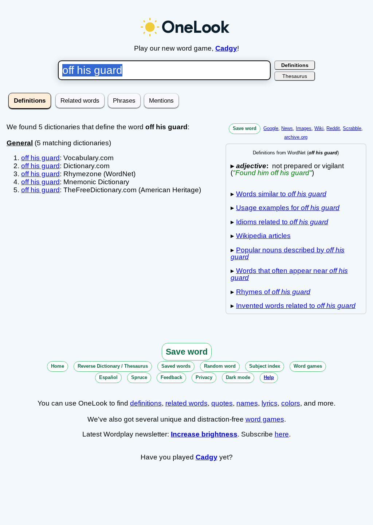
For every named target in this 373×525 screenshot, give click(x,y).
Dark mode (238, 377)
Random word (220, 366)
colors (290, 403)
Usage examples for (287, 208)
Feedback (171, 377)
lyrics (270, 403)
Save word (244, 128)
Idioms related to (282, 222)
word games (265, 419)
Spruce (139, 377)
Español (108, 377)
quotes (222, 403)
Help (269, 377)
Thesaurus (294, 76)
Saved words (176, 366)
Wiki (318, 128)
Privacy (204, 377)
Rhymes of (273, 292)
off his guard (40, 158)
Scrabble (352, 128)
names (247, 403)
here (282, 434)
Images (303, 128)
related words (186, 403)
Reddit (333, 128)
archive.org (295, 137)
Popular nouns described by (288, 253)
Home (57, 366)
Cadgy (226, 48)
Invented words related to (296, 305)
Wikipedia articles (263, 236)
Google (270, 128)
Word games (308, 366)
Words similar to (281, 194)
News (287, 128)
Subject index (264, 366)
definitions (146, 403)
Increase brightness (204, 434)
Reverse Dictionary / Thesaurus (113, 366)
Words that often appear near (289, 274)
